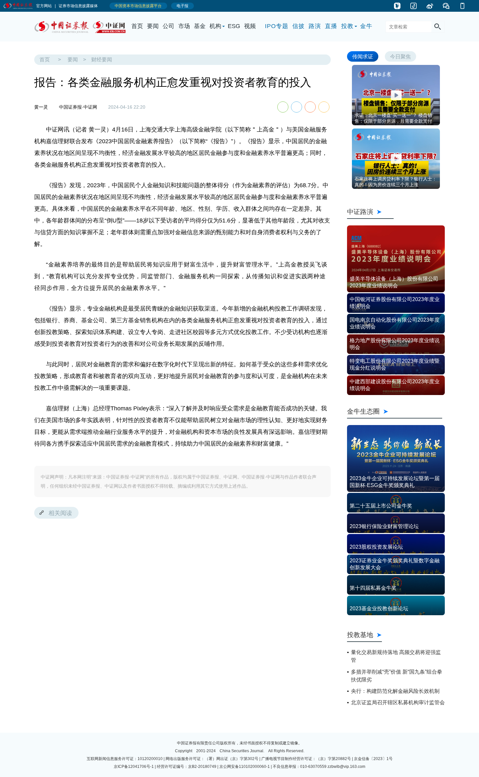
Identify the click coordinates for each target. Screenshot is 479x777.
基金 (200, 26)
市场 (184, 26)
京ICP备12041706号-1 (134, 766)
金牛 (366, 26)
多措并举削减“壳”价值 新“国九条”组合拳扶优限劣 (396, 675)
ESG (234, 26)
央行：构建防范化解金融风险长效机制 (395, 691)
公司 (168, 26)
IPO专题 (276, 26)
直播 (331, 26)
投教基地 (360, 634)
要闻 (153, 26)
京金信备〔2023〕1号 (373, 758)
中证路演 (370, 211)
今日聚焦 (400, 56)
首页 (137, 26)
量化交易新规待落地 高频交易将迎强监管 (396, 656)
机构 (215, 26)
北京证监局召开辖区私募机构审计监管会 (398, 702)
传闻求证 (362, 56)
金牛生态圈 (394, 411)
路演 (315, 26)
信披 (298, 26)
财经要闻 (101, 59)
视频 (250, 26)
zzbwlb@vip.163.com (346, 766)
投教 (347, 26)
